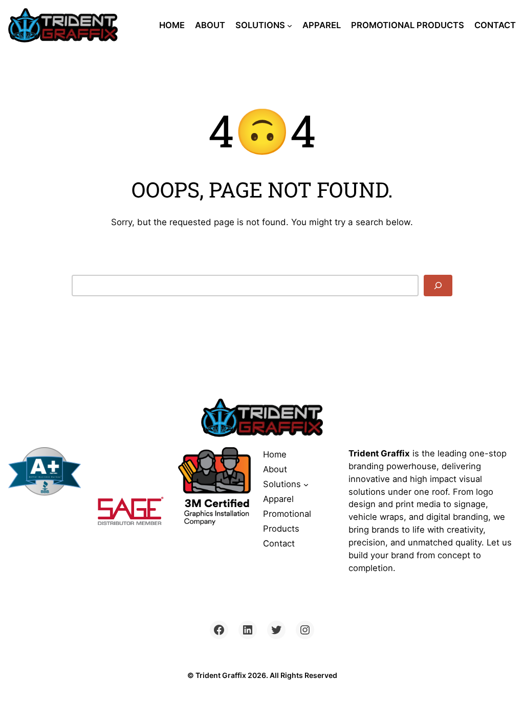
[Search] (438, 285)
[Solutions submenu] (289, 25)
